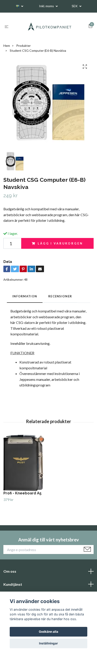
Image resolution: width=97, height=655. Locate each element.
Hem (6, 45)
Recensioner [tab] (60, 296)
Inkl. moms (47, 6)
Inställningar (48, 643)
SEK (75, 6)
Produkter (23, 45)
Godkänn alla (48, 631)
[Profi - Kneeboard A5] (48, 463)
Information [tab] (24, 296)
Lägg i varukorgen (60, 243)
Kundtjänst (12, 584)
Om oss (9, 571)
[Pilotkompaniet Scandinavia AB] (49, 26)
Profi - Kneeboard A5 (22, 493)
